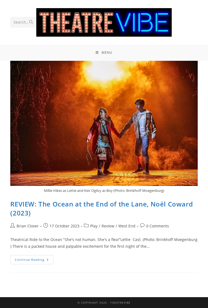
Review (108, 225)
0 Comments (157, 225)
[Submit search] (31, 22)
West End (126, 225)
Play (94, 225)
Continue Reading (34, 258)
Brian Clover (28, 225)
